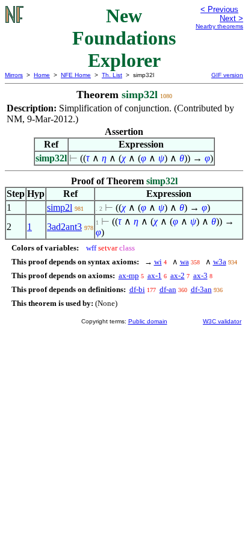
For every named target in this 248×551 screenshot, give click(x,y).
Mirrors (14, 75)
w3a (219, 261)
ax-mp (129, 275)
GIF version (227, 75)
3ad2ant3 (64, 227)
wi (158, 261)
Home (42, 75)
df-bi (137, 289)
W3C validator (222, 321)
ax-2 (177, 275)
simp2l (59, 207)
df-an (168, 289)
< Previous (219, 9)
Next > (231, 18)
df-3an (201, 289)
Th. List (112, 75)
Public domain (147, 321)
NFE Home (76, 75)
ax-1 (154, 275)
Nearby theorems (219, 26)
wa (184, 261)
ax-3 (200, 275)
